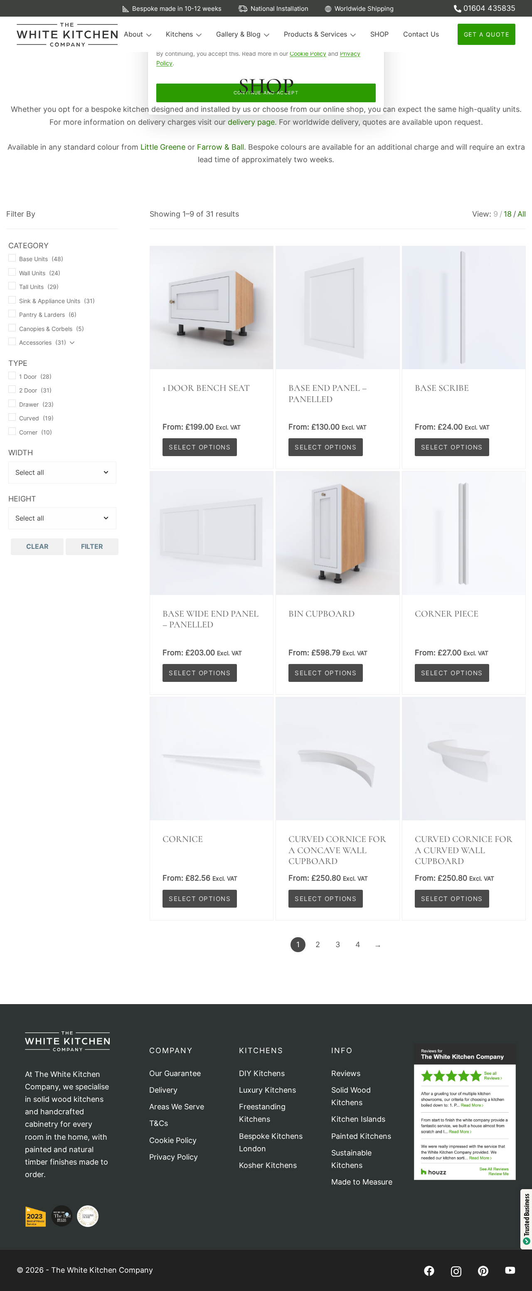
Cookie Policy (308, 53)
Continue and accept (266, 93)
